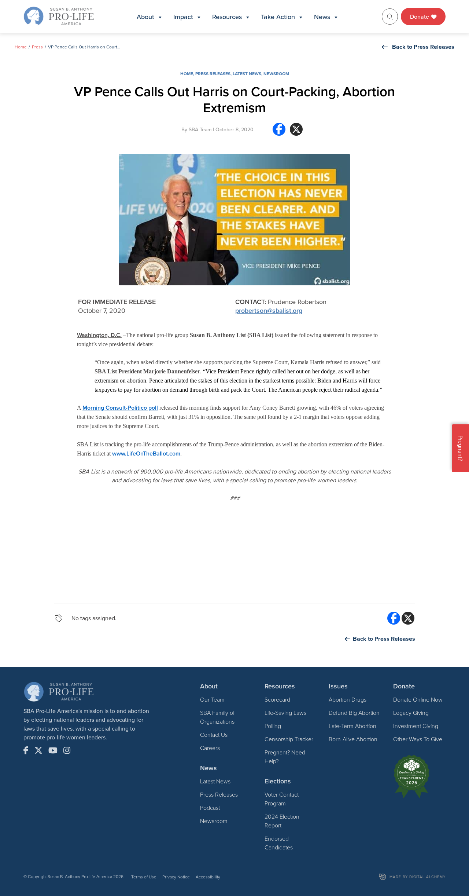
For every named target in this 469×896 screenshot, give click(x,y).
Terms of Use (143, 877)
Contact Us (214, 735)
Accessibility (208, 877)
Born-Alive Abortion (353, 739)
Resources (227, 16)
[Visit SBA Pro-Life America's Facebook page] (26, 750)
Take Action (278, 16)
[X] (296, 132)
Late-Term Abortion (352, 726)
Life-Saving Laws (285, 713)
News (322, 16)
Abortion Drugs (347, 699)
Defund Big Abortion (354, 713)
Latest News (247, 73)
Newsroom (276, 73)
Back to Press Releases (423, 47)
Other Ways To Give (417, 739)
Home (21, 47)
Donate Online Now (418, 699)
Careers (210, 748)
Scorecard (277, 699)
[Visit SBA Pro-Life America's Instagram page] (66, 750)
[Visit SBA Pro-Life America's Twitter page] (38, 750)
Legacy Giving (411, 713)
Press (37, 47)
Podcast (210, 808)
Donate (420, 16)
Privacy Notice (176, 877)
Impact (183, 16)
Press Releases (212, 73)
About (145, 16)
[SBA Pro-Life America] (58, 16)
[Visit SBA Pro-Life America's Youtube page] (53, 750)
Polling (273, 726)
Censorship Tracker (289, 739)
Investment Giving (415, 726)
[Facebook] (279, 132)
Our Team (212, 699)
